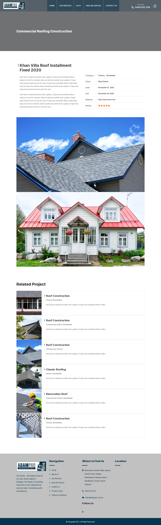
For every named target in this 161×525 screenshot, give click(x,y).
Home (51, 6)
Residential (110, 75)
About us (55, 474)
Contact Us (111, 6)
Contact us (56, 487)
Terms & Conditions (59, 495)
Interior (59, 324)
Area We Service (93, 6)
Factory (101, 75)
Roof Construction (58, 295)
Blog (78, 6)
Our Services (65, 6)
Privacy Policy (57, 491)
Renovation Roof (56, 394)
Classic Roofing (56, 369)
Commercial (51, 324)
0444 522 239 (90, 491)
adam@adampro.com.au (94, 498)
